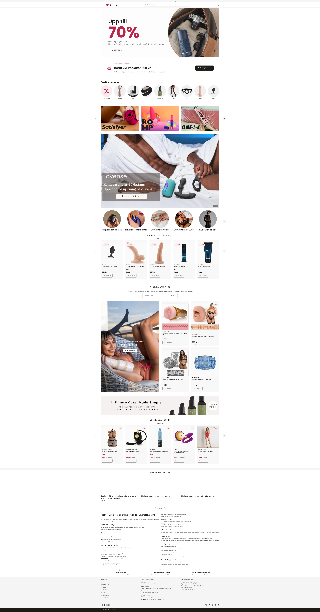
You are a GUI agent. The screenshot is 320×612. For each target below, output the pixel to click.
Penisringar (163, 514)
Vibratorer (103, 553)
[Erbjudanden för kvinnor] (136, 221)
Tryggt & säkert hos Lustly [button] (147, 579)
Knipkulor (103, 556)
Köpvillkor (103, 587)
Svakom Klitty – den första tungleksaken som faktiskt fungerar (119, 497)
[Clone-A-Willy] (200, 118)
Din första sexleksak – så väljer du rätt (198, 496)
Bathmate (153, 449)
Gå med (173, 295)
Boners (176, 265)
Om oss (103, 582)
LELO (175, 449)
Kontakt (103, 592)
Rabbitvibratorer (104, 558)
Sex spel (163, 524)
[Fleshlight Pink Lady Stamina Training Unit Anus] (175, 317)
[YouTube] (218, 605)
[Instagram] (215, 605)
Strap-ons (163, 523)
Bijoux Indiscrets (131, 449)
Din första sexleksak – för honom (155, 496)
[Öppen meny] (102, 5)
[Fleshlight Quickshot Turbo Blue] (205, 363)
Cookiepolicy (104, 597)
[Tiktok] (209, 605)
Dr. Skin (128, 265)
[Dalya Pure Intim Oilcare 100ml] (160, 405)
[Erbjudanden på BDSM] (184, 221)
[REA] (160, 32)
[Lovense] (160, 171)
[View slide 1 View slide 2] (160, 171)
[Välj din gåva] (160, 68)
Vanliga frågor (104, 590)
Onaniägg (103, 564)
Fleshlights (103, 563)
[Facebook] (206, 605)
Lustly (103, 609)
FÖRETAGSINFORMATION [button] (187, 579)
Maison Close (202, 449)
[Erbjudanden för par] (160, 221)
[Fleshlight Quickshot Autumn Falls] (175, 363)
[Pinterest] (212, 605)
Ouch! (104, 265)
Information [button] (104, 579)
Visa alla (159, 508)
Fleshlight (165, 331)
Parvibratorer (164, 521)
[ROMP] (160, 118)
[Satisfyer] (120, 118)
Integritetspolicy (105, 595)
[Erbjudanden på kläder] (208, 221)
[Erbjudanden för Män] (112, 221)
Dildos (102, 554)
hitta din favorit (130, 350)
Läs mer (103, 500)
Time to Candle (107, 449)
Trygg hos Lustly (105, 584)
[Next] (224, 118)
